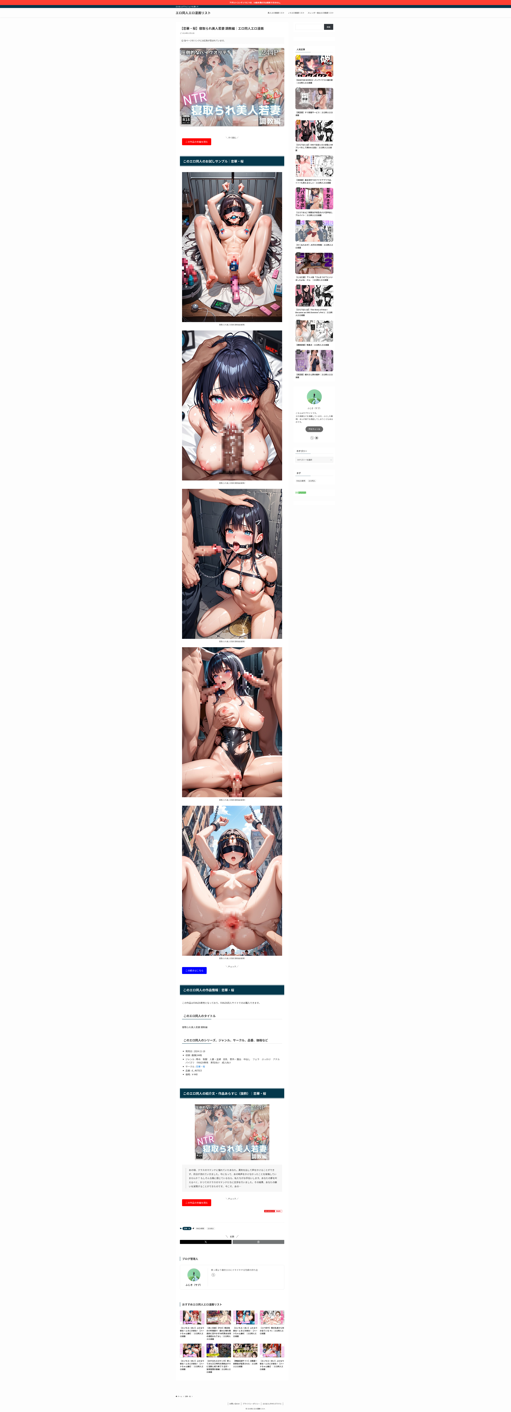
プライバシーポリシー (251, 1403)
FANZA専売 (200, 1228)
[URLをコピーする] (258, 1242)
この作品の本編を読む (196, 141)
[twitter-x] (213, 1275)
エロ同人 (211, 1228)
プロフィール (314, 429)
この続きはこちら (194, 970)
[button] (206, 1242)
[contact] (316, 438)
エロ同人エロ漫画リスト (193, 12)
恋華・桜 (200, 1066)
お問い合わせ (234, 1403)
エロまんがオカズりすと (272, 1403)
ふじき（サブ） (194, 1284)
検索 (328, 27)
